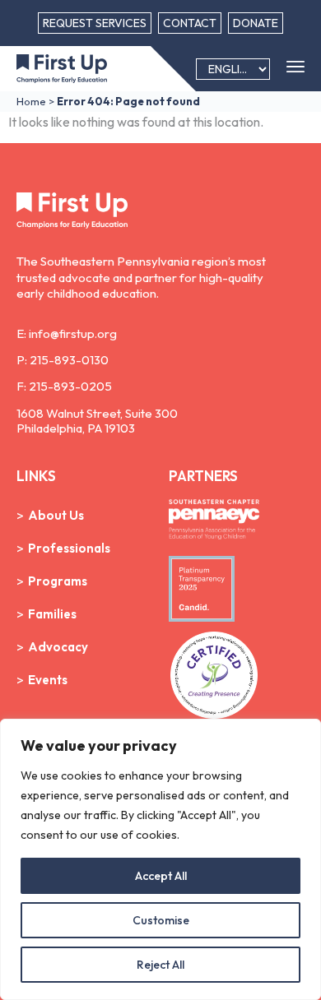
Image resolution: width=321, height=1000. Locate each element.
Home (31, 101)
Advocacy (58, 647)
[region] (160, 859)
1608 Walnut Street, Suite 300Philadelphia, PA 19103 (97, 420)
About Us (56, 515)
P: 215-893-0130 (62, 360)
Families (52, 614)
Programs (57, 581)
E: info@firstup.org (66, 333)
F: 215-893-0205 (64, 386)
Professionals (69, 548)
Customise (161, 920)
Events (47, 680)
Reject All (160, 964)
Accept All (161, 875)
